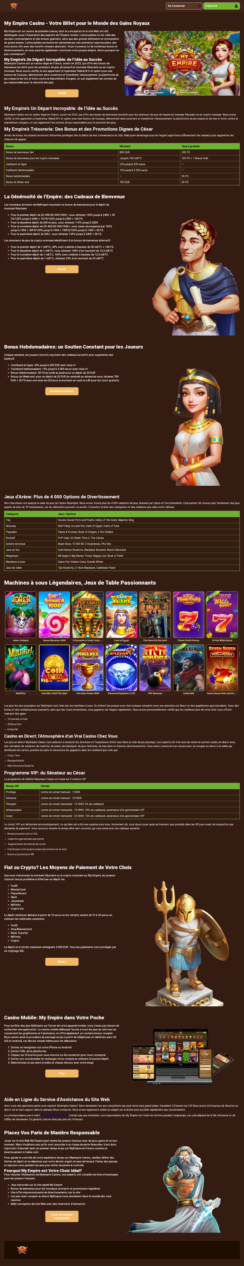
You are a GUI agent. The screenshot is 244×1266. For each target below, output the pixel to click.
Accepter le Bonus (61, 391)
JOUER (62, 93)
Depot (62, 961)
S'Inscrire (211, 5)
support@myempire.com (54, 1115)
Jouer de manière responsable (62, 1216)
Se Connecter (176, 5)
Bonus (62, 269)
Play (62, 1073)
